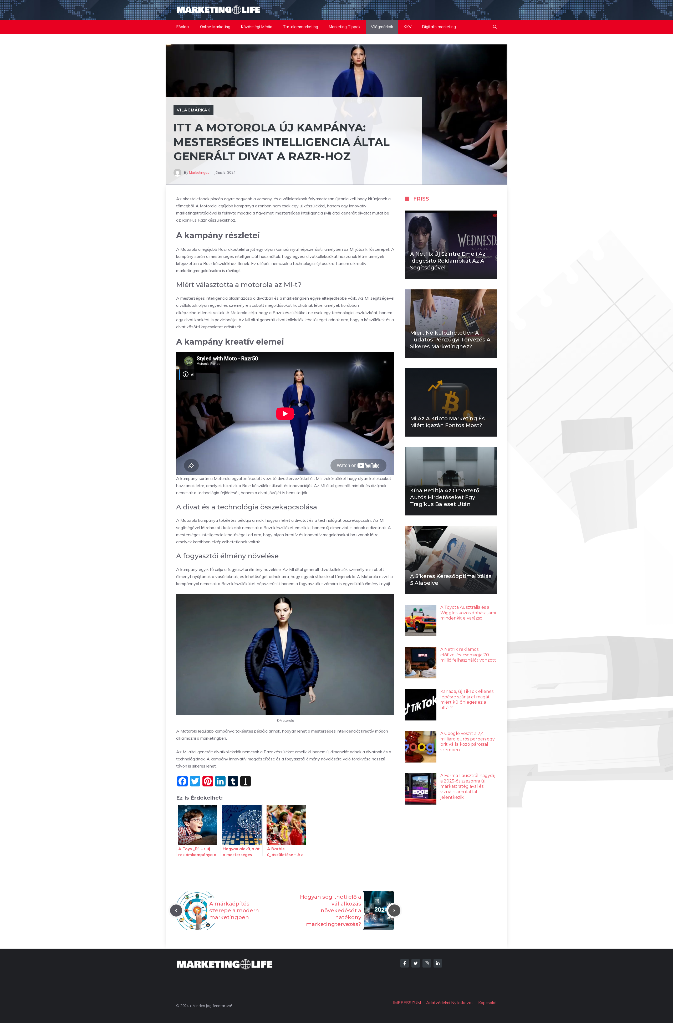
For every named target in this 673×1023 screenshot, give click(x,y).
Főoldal (183, 26)
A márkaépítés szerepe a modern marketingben (234, 910)
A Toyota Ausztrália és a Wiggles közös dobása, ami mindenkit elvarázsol (468, 613)
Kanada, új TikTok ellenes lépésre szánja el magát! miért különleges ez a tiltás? (466, 699)
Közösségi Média (256, 26)
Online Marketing (215, 26)
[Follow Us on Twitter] (415, 963)
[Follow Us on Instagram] (426, 963)
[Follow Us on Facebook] (404, 963)
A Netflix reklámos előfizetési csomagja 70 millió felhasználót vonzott (468, 655)
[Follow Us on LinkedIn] (438, 963)
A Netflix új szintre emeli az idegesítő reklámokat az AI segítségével (448, 261)
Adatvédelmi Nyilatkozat (449, 1002)
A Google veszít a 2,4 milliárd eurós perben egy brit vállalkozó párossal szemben (467, 741)
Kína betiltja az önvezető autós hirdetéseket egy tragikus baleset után (444, 497)
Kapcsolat (487, 1002)
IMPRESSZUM (407, 1002)
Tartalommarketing (300, 26)
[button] (495, 27)
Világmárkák (382, 26)
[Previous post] (176, 910)
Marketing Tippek (344, 26)
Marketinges (199, 172)
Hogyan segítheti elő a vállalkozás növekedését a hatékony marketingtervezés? (330, 910)
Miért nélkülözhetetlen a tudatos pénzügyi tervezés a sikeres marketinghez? (450, 340)
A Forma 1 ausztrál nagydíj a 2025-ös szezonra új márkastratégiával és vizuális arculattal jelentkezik (467, 786)
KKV (407, 26)
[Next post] (394, 910)
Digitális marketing (439, 26)
